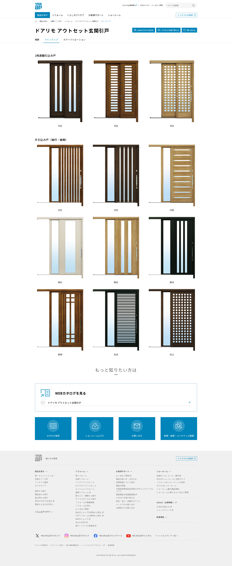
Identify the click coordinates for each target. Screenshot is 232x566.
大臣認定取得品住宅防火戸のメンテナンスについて (135, 490)
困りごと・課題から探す (85, 496)
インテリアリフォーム (84, 482)
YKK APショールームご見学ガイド (171, 479)
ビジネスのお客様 (185, 15)
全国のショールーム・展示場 (169, 476)
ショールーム (114, 15)
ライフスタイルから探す (85, 499)
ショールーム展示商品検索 (168, 489)
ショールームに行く (95, 435)
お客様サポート (96, 15)
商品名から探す (41, 494)
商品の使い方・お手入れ (126, 479)
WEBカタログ (145, 5)
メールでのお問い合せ (125, 504)
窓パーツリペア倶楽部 (84, 526)
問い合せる (191, 30)
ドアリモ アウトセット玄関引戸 (86, 21)
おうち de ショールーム (166, 486)
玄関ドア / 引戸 (56, 21)
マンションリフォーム (84, 489)
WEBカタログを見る (43, 501)
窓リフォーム (81, 476)
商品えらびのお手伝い (44, 504)
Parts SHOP (80, 522)
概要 (37, 39)
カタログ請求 (53, 435)
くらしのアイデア (75, 15)
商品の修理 (120, 486)
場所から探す (40, 491)
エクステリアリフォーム (85, 486)
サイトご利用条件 (41, 545)
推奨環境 (111, 545)
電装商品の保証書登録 (125, 494)
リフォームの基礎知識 (84, 502)
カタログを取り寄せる (170, 30)
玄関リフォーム (82, 479)
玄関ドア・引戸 (41, 479)
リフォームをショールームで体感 (171, 482)
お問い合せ (137, 435)
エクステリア (40, 486)
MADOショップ (81, 519)
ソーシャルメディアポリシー (92, 545)
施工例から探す (41, 498)
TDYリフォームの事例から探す (88, 515)
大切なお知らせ (163, 507)
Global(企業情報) (128, 5)
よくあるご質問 (157, 5)
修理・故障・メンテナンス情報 (179, 435)
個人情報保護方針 (72, 545)
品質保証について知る (125, 482)
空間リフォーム (82, 492)
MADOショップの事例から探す (88, 512)
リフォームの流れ (82, 506)
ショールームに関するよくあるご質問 (173, 492)
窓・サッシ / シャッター (45, 476)
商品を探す (42, 15)
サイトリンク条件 (56, 545)
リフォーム (57, 15)
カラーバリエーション (74, 39)
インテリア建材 (41, 482)
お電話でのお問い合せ (125, 508)
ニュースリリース (164, 510)
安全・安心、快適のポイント (128, 501)
